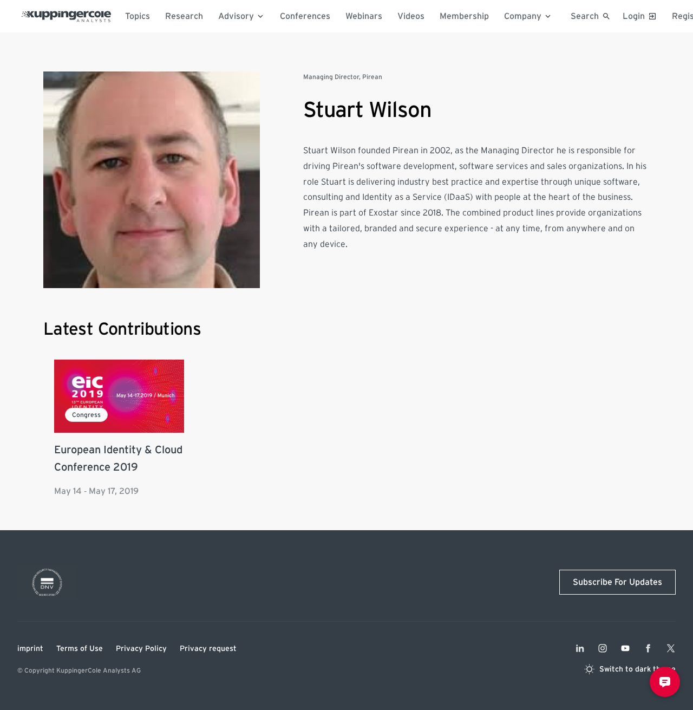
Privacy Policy (141, 649)
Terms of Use (79, 649)
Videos (410, 16)
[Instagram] (602, 648)
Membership (464, 16)
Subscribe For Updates (617, 582)
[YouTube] (625, 648)
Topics (137, 16)
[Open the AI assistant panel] (665, 682)
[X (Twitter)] (671, 648)
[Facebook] (648, 648)
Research (184, 16)
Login (634, 16)
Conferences (305, 16)
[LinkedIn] (580, 648)
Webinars (363, 16)
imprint (30, 649)
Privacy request (208, 649)
